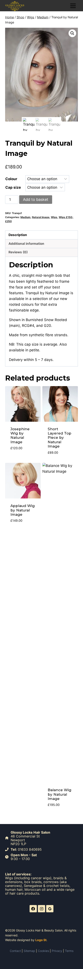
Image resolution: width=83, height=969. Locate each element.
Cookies (43, 951)
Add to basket (35, 199)
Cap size (13, 187)
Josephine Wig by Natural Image (20, 435)
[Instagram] (41, 908)
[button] (72, 33)
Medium (25, 217)
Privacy (57, 951)
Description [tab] (18, 235)
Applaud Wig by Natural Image (22, 510)
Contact (15, 951)
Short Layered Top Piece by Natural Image (59, 438)
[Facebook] (33, 908)
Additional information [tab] (26, 244)
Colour (11, 179)
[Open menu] (73, 5)
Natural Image (40, 217)
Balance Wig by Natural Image (59, 794)
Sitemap (29, 951)
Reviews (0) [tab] (18, 252)
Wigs (54, 217)
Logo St (40, 940)
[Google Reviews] (49, 908)
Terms (69, 951)
